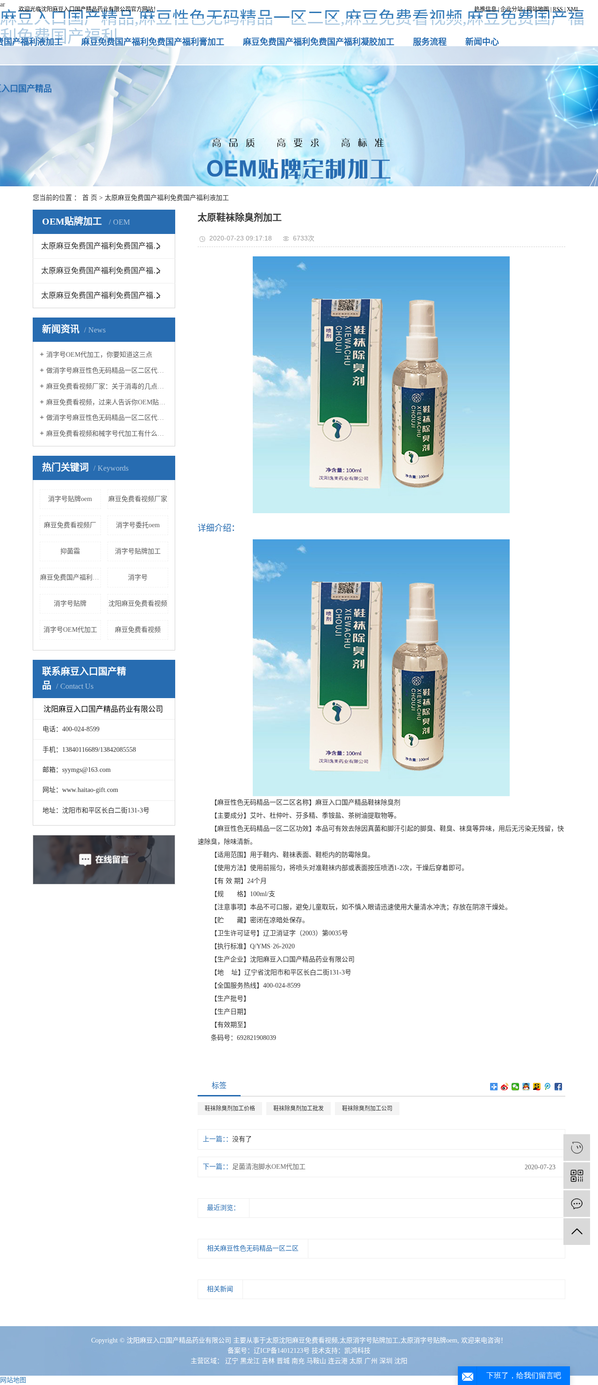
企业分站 (511, 9)
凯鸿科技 (357, 1350)
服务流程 (430, 42)
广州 (370, 1360)
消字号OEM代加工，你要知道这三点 (99, 354)
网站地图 (538, 9)
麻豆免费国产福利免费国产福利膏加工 (152, 42)
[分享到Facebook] (558, 1086)
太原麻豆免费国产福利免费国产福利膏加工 (108, 246)
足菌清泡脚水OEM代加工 (269, 1166)
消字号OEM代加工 (70, 629)
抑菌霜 (70, 551)
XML (573, 9)
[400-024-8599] (576, 1147)
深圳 (385, 1360)
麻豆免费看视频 (138, 629)
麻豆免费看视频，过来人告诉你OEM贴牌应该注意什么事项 (107, 402)
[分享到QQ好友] (526, 1086)
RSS (558, 9)
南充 (298, 1360)
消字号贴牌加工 (138, 551)
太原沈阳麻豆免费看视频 (302, 1340)
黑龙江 (250, 1360)
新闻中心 (482, 42)
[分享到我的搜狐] (537, 1086)
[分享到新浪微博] (505, 1086)
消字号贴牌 (70, 603)
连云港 (338, 1360)
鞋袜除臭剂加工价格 (230, 1108)
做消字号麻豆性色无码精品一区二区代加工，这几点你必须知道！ (107, 370)
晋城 (283, 1360)
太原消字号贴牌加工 (369, 1340)
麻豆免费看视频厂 (70, 525)
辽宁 (231, 1360)
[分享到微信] (516, 1086)
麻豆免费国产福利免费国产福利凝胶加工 (318, 42)
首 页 (89, 197)
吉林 (268, 1360)
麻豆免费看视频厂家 (137, 498)
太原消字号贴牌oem (428, 1340)
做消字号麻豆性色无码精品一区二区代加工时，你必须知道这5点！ (107, 417)
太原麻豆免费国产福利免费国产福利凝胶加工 (108, 271)
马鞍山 (316, 1360)
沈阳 (400, 1360)
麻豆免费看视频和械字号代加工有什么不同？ (107, 433)
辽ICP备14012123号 (282, 1350)
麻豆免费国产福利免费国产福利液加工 (70, 577)
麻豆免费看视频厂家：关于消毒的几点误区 (107, 386)
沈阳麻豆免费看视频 (137, 603)
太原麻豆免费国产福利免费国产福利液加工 (167, 197)
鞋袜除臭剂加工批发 (298, 1108)
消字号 (138, 577)
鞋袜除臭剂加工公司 (367, 1108)
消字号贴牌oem (70, 498)
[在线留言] (576, 1203)
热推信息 (485, 9)
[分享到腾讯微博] (548, 1086)
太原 (356, 1360)
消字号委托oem (138, 525)
